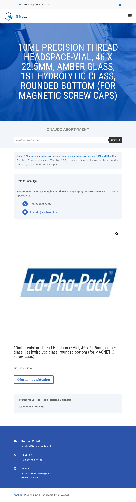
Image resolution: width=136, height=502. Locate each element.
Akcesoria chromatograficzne (42, 156)
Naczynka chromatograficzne (77, 156)
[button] (117, 234)
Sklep (20, 156)
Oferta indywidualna (33, 380)
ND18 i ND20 (103, 156)
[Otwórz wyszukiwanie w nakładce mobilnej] (68, 140)
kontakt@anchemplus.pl (45, 212)
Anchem (18, 494)
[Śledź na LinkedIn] (119, 4)
